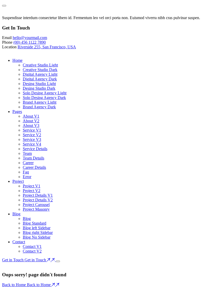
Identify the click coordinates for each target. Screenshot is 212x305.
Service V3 (32, 139)
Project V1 (31, 186)
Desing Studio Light (39, 83)
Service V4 (32, 144)
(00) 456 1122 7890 (29, 42)
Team (27, 153)
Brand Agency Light (39, 102)
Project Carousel (36, 204)
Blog (16, 214)
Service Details (35, 149)
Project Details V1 (38, 195)
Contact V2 (32, 251)
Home (17, 60)
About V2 (31, 121)
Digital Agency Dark (40, 79)
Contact (18, 242)
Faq (26, 172)
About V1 (31, 116)
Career (28, 163)
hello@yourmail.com (30, 37)
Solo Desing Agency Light (44, 93)
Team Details (33, 158)
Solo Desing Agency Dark (44, 97)
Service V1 (32, 130)
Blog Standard (34, 223)
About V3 (31, 125)
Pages (17, 111)
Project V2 (31, 190)
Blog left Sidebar (36, 228)
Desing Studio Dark (39, 88)
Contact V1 (32, 246)
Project (18, 181)
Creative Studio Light (40, 65)
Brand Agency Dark (39, 107)
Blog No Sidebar (36, 237)
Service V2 (32, 135)
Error (27, 176)
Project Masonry (36, 209)
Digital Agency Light (40, 74)
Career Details (34, 167)
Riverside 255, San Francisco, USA (47, 47)
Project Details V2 (38, 200)
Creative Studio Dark (40, 69)
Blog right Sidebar (38, 232)
